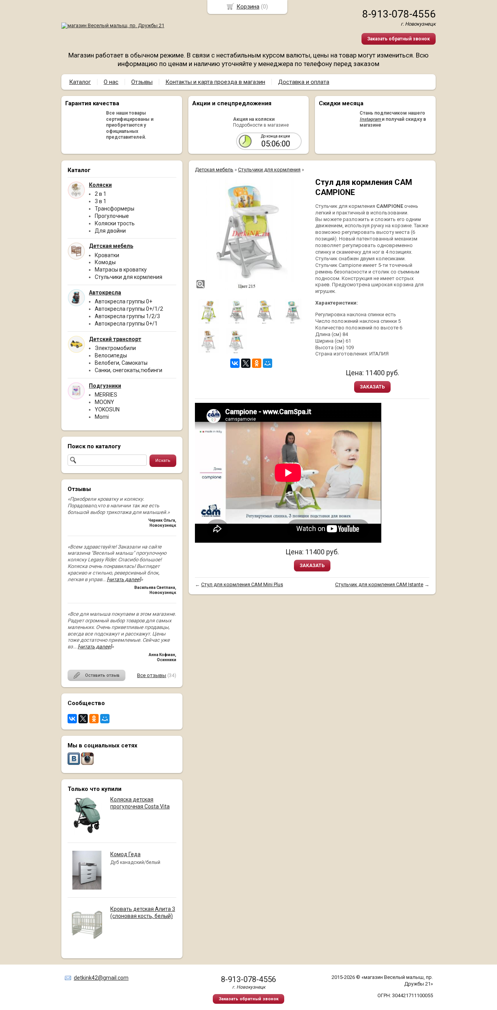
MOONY (104, 402)
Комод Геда (125, 854)
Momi (102, 417)
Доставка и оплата (303, 81)
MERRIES (106, 395)
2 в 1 (100, 194)
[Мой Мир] (104, 718)
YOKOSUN (107, 409)
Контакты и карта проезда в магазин (215, 81)
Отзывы (142, 81)
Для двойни (110, 231)
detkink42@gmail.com (101, 978)
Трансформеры (114, 208)
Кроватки (107, 255)
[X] (83, 718)
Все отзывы (151, 675)
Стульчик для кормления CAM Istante (379, 584)
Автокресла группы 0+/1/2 (129, 309)
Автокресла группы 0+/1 (126, 323)
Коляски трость (115, 223)
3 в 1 (100, 201)
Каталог (80, 81)
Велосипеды (111, 355)
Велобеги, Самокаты (121, 363)
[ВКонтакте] (72, 718)
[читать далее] (124, 579)
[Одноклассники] (94, 718)
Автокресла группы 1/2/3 (127, 316)
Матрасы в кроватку (121, 269)
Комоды (105, 262)
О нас (111, 81)
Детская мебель (214, 169)
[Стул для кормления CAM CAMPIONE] (251, 233)
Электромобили (115, 348)
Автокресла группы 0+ (123, 301)
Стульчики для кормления (128, 277)
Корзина (247, 6)
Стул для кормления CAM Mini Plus (242, 584)
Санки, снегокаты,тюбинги (128, 370)
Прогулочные (112, 216)
